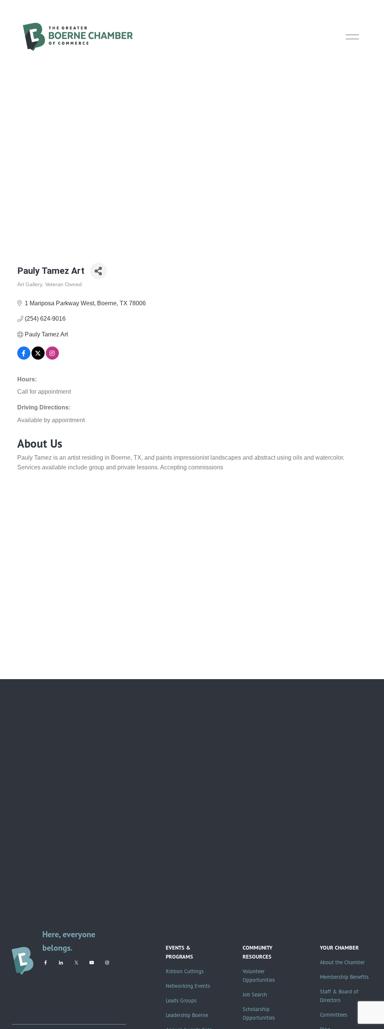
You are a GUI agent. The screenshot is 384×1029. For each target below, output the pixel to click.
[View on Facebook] (23, 357)
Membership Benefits (344, 977)
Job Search (255, 994)
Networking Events (188, 986)
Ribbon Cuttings (185, 971)
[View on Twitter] (38, 357)
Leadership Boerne (187, 1015)
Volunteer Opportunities (259, 975)
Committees (333, 1014)
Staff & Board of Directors (339, 996)
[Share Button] (98, 271)
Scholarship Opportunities (259, 1013)
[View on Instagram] (52, 357)
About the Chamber (342, 962)
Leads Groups (181, 1000)
